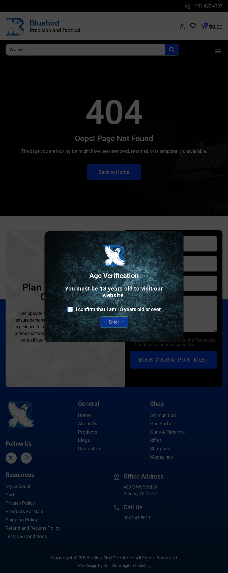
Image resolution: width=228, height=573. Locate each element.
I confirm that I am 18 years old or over (118, 309)
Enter (114, 322)
